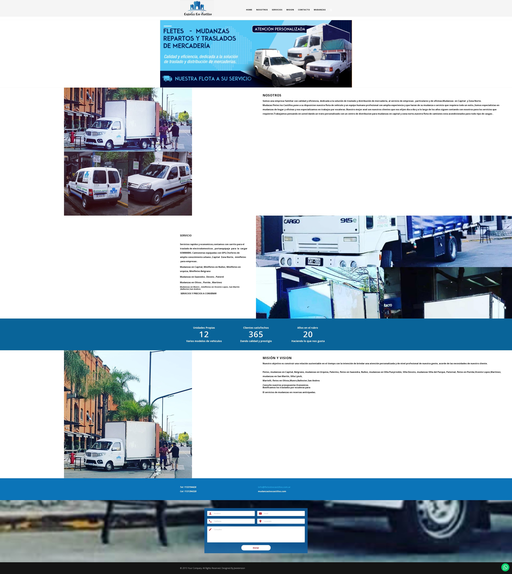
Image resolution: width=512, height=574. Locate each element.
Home (249, 9)
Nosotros (262, 9)
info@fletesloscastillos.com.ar (274, 487)
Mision (290, 9)
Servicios (277, 9)
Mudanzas (320, 9)
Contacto (304, 9)
